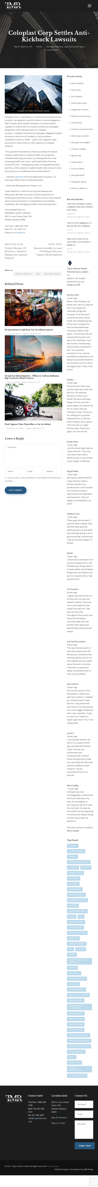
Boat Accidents (77, 83)
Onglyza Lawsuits (76, 989)
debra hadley (73, 785)
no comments (51, 50)
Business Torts (75, 873)
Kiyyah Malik (72, 471)
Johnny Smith (73, 295)
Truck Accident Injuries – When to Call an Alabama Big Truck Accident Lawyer (32, 377)
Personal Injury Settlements (75, 1007)
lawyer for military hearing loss (77, 961)
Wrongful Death (77, 175)
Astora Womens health (79, 862)
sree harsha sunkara (76, 641)
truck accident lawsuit (79, 1046)
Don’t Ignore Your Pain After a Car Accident (28, 424)
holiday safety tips (77, 933)
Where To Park (58, 1123)
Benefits (85, 867)
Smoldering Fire (75, 1024)
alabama (72, 856)
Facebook (20, 232)
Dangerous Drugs (76, 895)
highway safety (75, 927)
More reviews (73, 830)
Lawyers (72, 968)
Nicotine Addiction (77, 978)
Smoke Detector (76, 1019)
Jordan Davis (72, 441)
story (39, 185)
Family (71, 916)
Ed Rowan (73, 905)
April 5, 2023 (13, 382)
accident (72, 846)
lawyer (72, 954)
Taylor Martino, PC (23, 47)
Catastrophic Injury (79, 103)
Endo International (77, 911)
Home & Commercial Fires (82, 129)
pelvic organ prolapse (78, 995)
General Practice (54, 47)
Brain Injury (76, 90)
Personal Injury (76, 47)
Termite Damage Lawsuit (79, 1041)
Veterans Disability (77, 1075)
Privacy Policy (52, 1166)
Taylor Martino (75, 1030)
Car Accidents (77, 96)
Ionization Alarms (76, 944)
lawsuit (80, 949)
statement (19, 177)
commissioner (75, 889)
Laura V (70, 733)
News (39, 47)
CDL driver (73, 884)
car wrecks (73, 878)
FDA (81, 916)
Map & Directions (59, 1117)
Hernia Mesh (76, 123)
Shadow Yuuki (73, 513)
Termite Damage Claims (78, 1035)
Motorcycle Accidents (80, 136)
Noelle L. (71, 379)
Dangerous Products (80, 109)
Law (66, 47)
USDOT (71, 1057)
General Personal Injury (81, 116)
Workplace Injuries (79, 182)
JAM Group (88, 1169)
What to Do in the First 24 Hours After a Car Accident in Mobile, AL (79, 242)
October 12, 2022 (15, 428)
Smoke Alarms (77, 162)
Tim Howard (72, 589)
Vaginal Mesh (74, 1062)
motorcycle (74, 973)
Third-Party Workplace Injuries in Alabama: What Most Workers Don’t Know (80, 207)
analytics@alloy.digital (80, 217)
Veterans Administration (75, 1069)
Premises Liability (78, 149)
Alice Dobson (73, 684)
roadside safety (76, 1013)
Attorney (73, 867)
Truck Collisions (76, 1051)
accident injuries (76, 851)
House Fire (73, 938)
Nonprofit (73, 984)
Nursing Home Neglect (80, 142)
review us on (72, 284)
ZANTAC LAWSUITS (79, 188)
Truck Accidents (77, 168)
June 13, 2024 (13, 334)
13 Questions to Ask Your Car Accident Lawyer (29, 330)
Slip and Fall (76, 155)
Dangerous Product (77, 900)
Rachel (70, 553)
